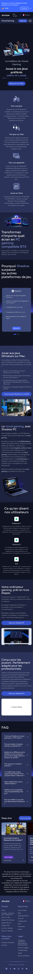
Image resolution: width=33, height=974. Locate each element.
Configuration (22, 921)
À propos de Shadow (7, 942)
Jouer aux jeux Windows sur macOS (16, 394)
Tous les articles (25, 818)
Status (20, 929)
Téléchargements (23, 916)
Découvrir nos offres (16, 84)
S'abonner (23, 21)
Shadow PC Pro (6, 923)
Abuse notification (24, 956)
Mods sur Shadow (7, 931)
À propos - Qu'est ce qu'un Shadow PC (7, 914)
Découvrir (16, 328)
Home (3, 910)
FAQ (19, 924)
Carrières (4, 945)
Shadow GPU (5, 925)
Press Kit (20, 918)
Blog (19, 913)
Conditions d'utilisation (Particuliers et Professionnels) (22, 942)
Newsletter (21, 926)
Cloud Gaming (7, 21)
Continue (24, 8)
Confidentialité (22, 950)
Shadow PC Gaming (7, 920)
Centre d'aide (22, 910)
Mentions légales (23, 948)
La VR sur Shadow (7, 928)
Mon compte (15, 15)
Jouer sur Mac (5, 917)
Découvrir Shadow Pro (16, 693)
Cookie (20, 953)
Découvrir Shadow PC (16, 623)
